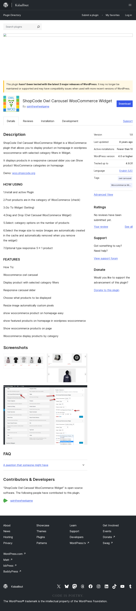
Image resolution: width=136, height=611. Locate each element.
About (7, 525)
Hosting (8, 537)
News (6, 531)
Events (107, 531)
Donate (109, 537)
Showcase (42, 525)
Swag (108, 543)
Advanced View (103, 194)
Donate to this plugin (106, 290)
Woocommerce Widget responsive (121, 185)
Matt (8, 559)
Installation (47, 121)
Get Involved (111, 525)
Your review (101, 226)
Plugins (40, 537)
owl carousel (125, 178)
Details (11, 121)
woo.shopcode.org (23, 173)
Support (128, 121)
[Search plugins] (38, 26)
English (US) (126, 170)
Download (125, 103)
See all (129, 226)
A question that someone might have (25, 465)
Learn (73, 525)
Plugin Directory (12, 15)
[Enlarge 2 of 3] (83, 358)
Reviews (28, 121)
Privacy (7, 543)
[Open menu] (130, 5)
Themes (41, 531)
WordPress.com (14, 553)
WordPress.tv (79, 543)
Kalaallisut (17, 586)
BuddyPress (12, 571)
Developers (76, 537)
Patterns (41, 543)
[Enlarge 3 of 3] (83, 389)
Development (70, 121)
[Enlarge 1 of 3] (39, 358)
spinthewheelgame (38, 106)
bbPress (10, 565)
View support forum (106, 258)
